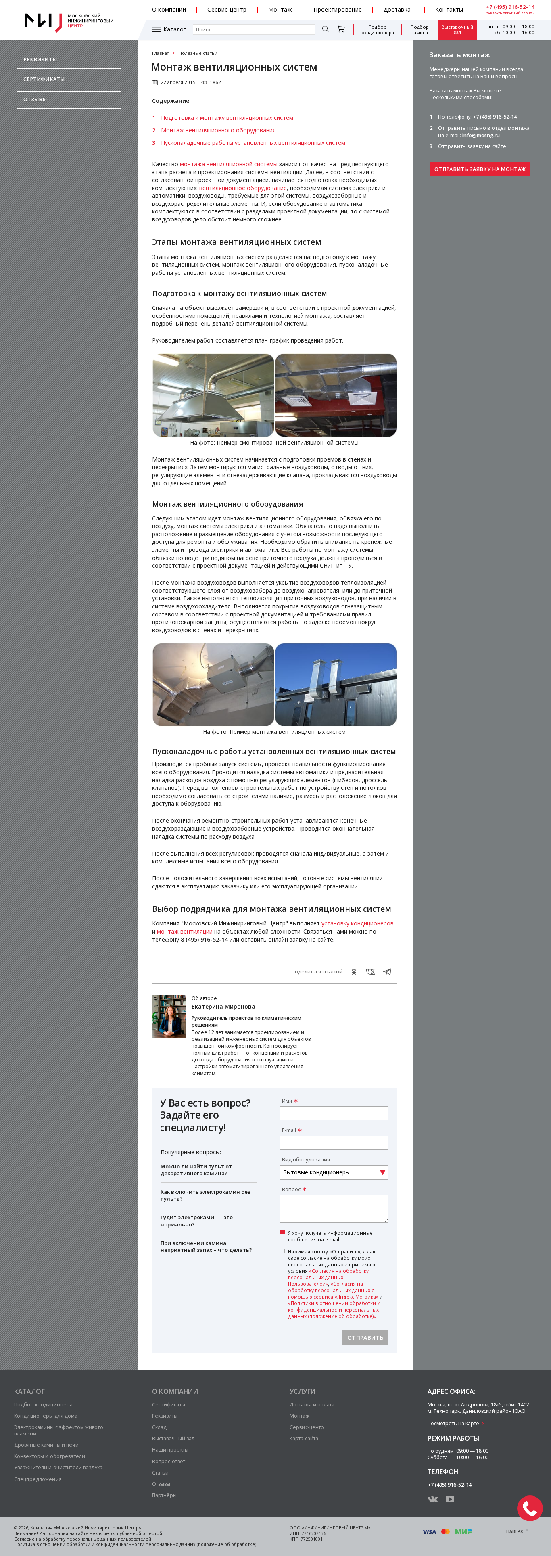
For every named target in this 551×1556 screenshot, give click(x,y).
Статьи (160, 1472)
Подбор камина (420, 30)
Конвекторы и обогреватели (49, 1456)
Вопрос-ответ (168, 1461)
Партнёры (164, 1495)
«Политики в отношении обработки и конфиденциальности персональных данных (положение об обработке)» (334, 1309)
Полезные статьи (198, 53)
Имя (287, 1100)
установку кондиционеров (357, 923)
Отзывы (35, 99)
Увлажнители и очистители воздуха (58, 1467)
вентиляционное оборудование (243, 188)
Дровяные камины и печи (46, 1444)
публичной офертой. (140, 1533)
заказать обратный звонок (510, 13)
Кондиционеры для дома (46, 1415)
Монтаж (280, 9)
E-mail (289, 1130)
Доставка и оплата (312, 1404)
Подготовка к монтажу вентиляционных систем (227, 117)
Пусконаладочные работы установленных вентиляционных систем (253, 142)
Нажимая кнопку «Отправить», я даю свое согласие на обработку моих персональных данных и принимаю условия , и (335, 1284)
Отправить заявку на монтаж (480, 169)
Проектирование (337, 9)
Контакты (449, 9)
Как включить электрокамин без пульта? (205, 1195)
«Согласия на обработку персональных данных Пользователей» (328, 1277)
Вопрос (291, 1189)
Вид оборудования (306, 1159)
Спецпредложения (38, 1479)
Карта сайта (304, 1438)
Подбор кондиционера (377, 30)
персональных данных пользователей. (109, 1539)
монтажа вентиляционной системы (229, 164)
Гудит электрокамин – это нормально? (197, 1220)
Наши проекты (170, 1449)
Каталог (174, 29)
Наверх (514, 1531)
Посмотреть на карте (453, 1423)
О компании (169, 9)
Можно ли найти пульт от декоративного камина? (196, 1170)
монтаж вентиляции (185, 931)
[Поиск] (325, 30)
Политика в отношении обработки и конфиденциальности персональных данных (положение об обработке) (135, 1544)
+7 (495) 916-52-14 (510, 7)
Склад (159, 1427)
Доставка (397, 9)
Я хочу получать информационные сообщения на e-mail (330, 1236)
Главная (160, 53)
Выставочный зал (457, 30)
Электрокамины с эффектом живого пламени (58, 1430)
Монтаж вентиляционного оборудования (218, 130)
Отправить (365, 1337)
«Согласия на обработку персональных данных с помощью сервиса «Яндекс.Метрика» (333, 1290)
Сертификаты (44, 79)
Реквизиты (40, 59)
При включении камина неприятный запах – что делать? (206, 1246)
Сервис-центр (226, 9)
